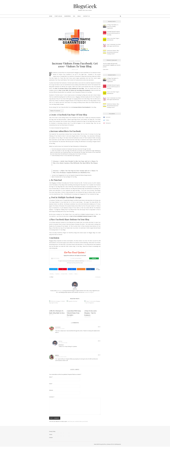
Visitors (76, 273)
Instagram (91, 292)
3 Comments (97, 277)
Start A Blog (58, 16)
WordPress (67, 16)
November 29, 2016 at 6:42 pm (60, 356)
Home (50, 16)
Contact (51, 437)
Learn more (105, 69)
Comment (51, 397)
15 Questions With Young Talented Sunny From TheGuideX (74, 313)
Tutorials (70, 273)
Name (51, 377)
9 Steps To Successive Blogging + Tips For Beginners (90, 313)
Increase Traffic (64, 273)
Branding (51, 273)
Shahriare (58, 327)
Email (50, 383)
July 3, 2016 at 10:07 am (63, 342)
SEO (74, 16)
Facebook (78, 61)
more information (87, 260)
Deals (79, 16)
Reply (99, 326)
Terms (50, 434)
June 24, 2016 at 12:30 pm (59, 328)
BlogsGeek (85, 6)
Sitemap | (109, 444)
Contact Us (86, 16)
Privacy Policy (52, 431)
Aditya (51, 277)
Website (51, 390)
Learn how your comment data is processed (77, 421)
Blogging (71, 61)
